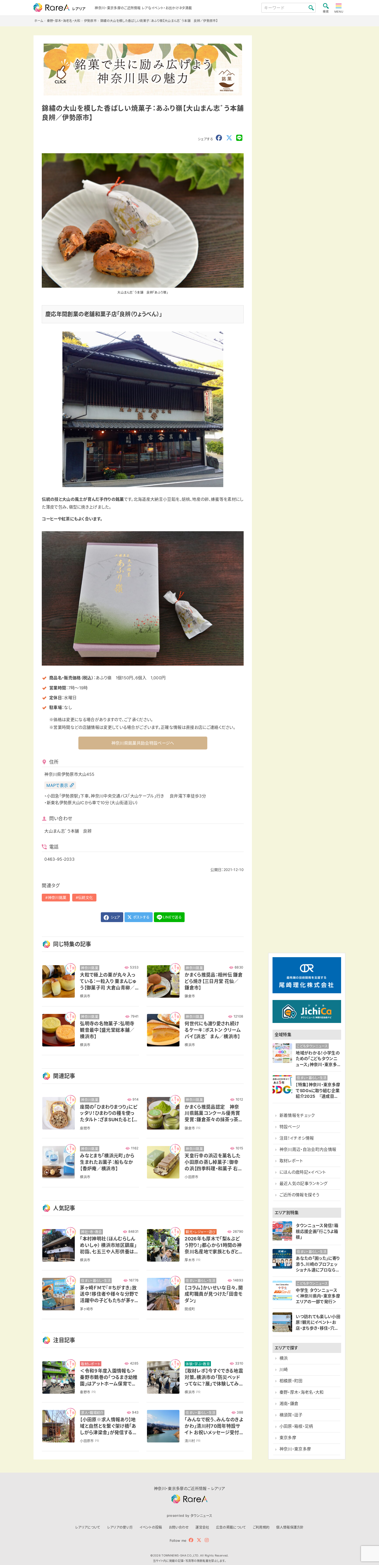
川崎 (283, 1369)
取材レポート (291, 1160)
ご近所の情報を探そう (299, 1194)
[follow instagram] (207, 1540)
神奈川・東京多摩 (295, 1449)
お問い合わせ (179, 1527)
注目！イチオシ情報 (296, 1138)
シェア (114, 917)
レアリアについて (88, 1527)
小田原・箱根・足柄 (296, 1426)
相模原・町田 (291, 1380)
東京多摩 (287, 1437)
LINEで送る (172, 917)
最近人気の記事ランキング (303, 1183)
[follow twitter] (199, 1540)
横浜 (283, 1358)
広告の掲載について (231, 1527)
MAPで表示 (57, 785)
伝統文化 (85, 897)
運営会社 (202, 1527)
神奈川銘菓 (57, 897)
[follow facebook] (191, 1540)
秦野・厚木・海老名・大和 (301, 1392)
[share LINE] (239, 138)
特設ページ (289, 1126)
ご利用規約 (261, 1527)
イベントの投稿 (150, 1527)
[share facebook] (219, 138)
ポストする (141, 917)
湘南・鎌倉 (289, 1403)
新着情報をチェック (297, 1115)
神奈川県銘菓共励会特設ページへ (142, 743)
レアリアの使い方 (120, 1527)
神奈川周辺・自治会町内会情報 (307, 1149)
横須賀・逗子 (291, 1415)
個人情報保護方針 (290, 1527)
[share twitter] (229, 138)
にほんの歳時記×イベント (302, 1172)
